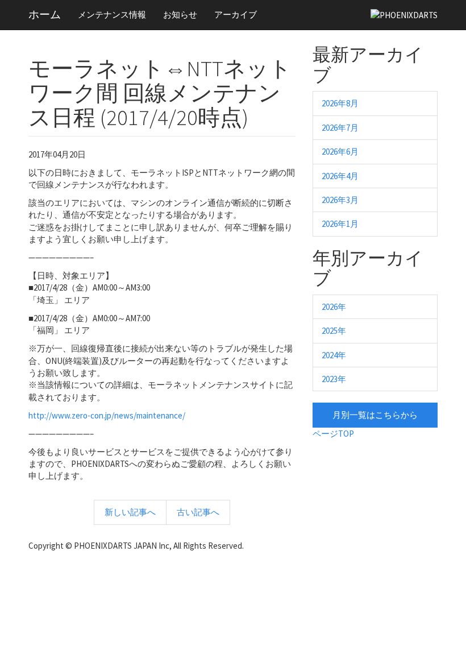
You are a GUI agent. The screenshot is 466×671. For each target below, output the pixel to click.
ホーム (44, 14)
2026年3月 (340, 199)
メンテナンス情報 (112, 14)
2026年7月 (340, 127)
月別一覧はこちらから (375, 414)
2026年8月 (340, 103)
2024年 (334, 355)
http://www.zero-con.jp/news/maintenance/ (106, 415)
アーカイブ (235, 14)
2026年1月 (340, 223)
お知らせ (180, 14)
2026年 (334, 306)
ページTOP (333, 433)
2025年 (334, 330)
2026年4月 (340, 176)
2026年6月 (340, 151)
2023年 (334, 379)
